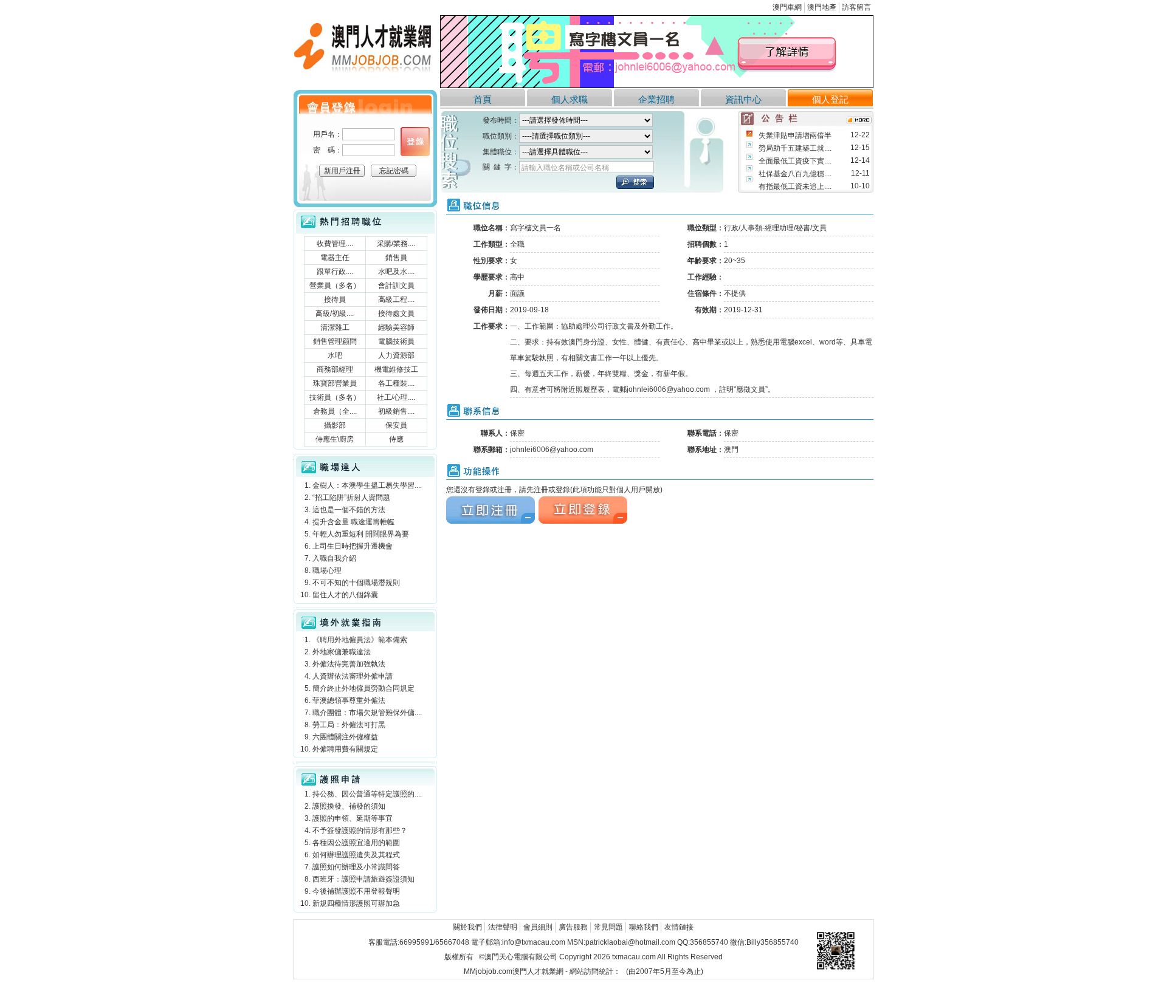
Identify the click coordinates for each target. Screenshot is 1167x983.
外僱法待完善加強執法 (348, 664)
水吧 (335, 355)
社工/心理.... (396, 397)
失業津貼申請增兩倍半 (795, 135)
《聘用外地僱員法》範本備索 (359, 639)
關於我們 (467, 927)
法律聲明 (502, 927)
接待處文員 (396, 313)
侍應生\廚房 (334, 439)
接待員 (335, 299)
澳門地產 (821, 7)
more (859, 120)
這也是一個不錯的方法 (348, 509)
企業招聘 (656, 99)
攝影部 (335, 425)
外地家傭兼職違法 (341, 652)
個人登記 (830, 99)
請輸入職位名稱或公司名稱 (565, 167)
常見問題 (608, 927)
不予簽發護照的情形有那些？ (359, 830)
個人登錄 (415, 141)
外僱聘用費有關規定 (345, 749)
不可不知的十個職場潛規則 (356, 582)
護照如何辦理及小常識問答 (356, 867)
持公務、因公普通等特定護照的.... (367, 794)
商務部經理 (335, 369)
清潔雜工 (334, 327)
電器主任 (334, 257)
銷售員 (396, 257)
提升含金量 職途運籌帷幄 (353, 522)
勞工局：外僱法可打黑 (348, 725)
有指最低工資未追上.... (795, 186)
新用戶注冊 (342, 170)
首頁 (482, 99)
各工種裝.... (396, 383)
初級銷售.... (396, 411)
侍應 (396, 439)
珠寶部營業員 (335, 383)
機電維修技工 (396, 369)
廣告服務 (573, 927)
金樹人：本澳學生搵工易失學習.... (367, 485)
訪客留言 (856, 7)
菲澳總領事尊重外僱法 (348, 700)
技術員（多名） (334, 397)
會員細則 (538, 927)
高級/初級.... (334, 313)
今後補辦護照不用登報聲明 (356, 891)
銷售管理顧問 (335, 341)
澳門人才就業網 (319, 19)
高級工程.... (396, 299)
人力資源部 (396, 355)
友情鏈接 (679, 927)
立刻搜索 (635, 182)
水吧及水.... (396, 271)
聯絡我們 (643, 927)
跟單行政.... (335, 271)
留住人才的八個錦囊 (345, 595)
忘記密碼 (393, 170)
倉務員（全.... (335, 411)
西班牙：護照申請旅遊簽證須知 (363, 879)
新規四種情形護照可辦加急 (356, 903)
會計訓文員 (396, 285)
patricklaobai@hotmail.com (630, 942)
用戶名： (327, 134)
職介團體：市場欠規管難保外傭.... (367, 712)
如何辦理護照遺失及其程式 (356, 855)
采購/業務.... (396, 243)
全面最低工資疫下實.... (795, 161)
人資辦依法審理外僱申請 (352, 676)
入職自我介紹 (334, 558)
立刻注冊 (460, 501)
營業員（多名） (334, 285)
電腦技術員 (396, 341)
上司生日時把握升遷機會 (352, 546)
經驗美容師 (396, 327)
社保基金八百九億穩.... (795, 174)
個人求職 (569, 99)
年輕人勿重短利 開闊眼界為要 (360, 534)
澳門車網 (787, 7)
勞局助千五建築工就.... (795, 148)
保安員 (396, 425)
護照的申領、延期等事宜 (352, 818)
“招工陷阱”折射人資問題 (351, 497)
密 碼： (327, 150)
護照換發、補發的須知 (348, 806)
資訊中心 (743, 99)
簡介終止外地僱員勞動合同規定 (363, 688)
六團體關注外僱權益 (345, 737)
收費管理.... (335, 243)
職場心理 (327, 570)
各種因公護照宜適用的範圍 (356, 842)
